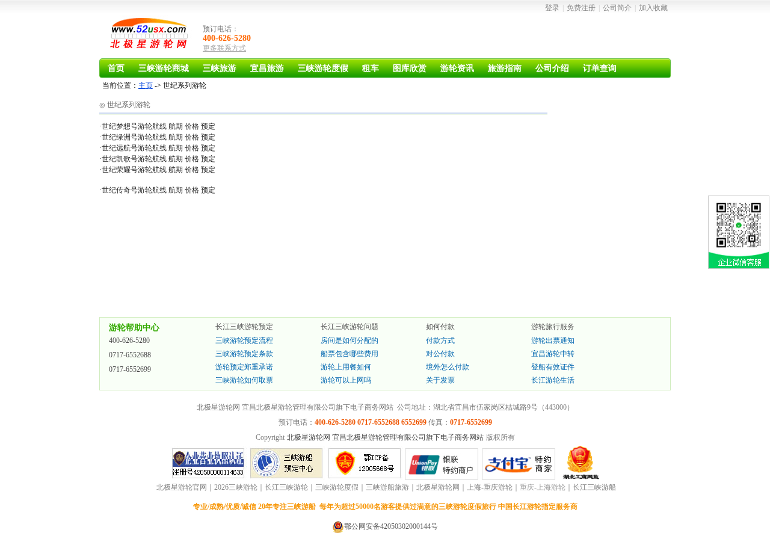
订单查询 (600, 68)
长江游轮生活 (552, 380)
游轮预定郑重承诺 (244, 367)
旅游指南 (505, 68)
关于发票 (440, 380)
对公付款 (440, 354)
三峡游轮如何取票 (244, 380)
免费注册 (581, 8)
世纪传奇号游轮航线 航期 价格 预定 (158, 190)
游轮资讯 (457, 68)
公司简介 (617, 8)
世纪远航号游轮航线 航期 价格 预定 (158, 148)
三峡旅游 (219, 68)
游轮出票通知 (552, 340)
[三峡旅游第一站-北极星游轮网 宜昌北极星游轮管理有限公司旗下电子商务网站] (150, 35)
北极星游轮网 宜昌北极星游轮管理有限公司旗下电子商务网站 (385, 437)
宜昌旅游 (267, 68)
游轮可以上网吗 (346, 380)
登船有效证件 (552, 367)
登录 (552, 8)
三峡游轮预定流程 (244, 340)
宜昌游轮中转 (552, 354)
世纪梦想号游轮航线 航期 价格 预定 (158, 126)
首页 (116, 68)
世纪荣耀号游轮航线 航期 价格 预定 (158, 169)
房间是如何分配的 (349, 340)
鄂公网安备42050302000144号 (391, 526)
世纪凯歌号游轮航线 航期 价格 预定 (158, 159)
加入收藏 (653, 8)
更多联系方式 (224, 48)
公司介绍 (552, 68)
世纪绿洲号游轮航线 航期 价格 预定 (158, 137)
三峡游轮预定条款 (244, 354)
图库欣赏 (410, 68)
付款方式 (440, 340)
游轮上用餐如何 (346, 367)
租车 (370, 68)
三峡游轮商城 (163, 68)
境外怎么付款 (447, 367)
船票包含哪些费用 (349, 354)
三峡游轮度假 (323, 68)
